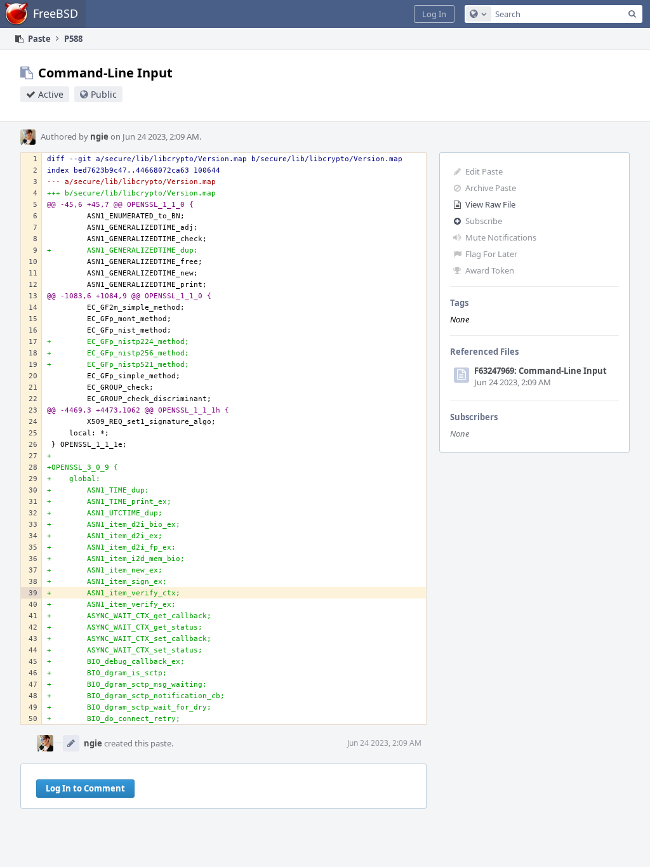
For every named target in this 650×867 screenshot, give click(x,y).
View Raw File (490, 204)
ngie (99, 136)
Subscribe (483, 221)
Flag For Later (491, 254)
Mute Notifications (500, 237)
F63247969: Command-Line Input (540, 370)
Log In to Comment (85, 788)
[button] (434, 14)
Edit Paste (484, 171)
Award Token (489, 270)
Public (104, 94)
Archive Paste (490, 188)
